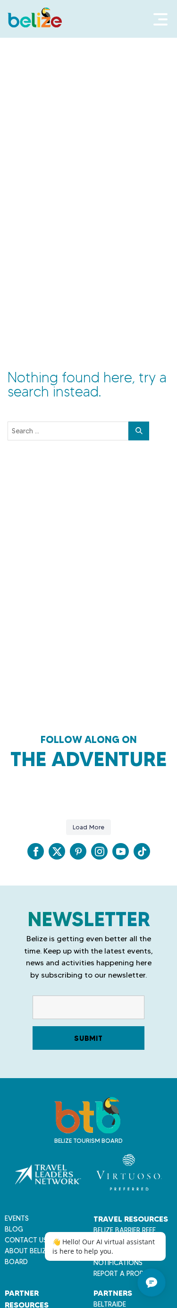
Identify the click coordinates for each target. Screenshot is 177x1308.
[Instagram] (99, 851)
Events (17, 1218)
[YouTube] (120, 851)
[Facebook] (35, 851)
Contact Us (26, 1240)
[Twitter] (57, 851)
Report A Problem (124, 1273)
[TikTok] (142, 851)
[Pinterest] (78, 851)
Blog (14, 1229)
